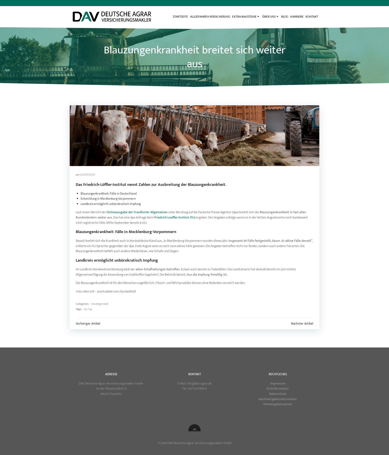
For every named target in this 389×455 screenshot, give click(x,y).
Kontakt (312, 16)
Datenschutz (277, 394)
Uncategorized (99, 304)
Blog (284, 16)
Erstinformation (278, 388)
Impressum (277, 383)
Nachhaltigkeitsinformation (278, 399)
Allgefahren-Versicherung (210, 16)
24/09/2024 (87, 174)
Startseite (180, 16)
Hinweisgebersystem (277, 404)
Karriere (297, 16)
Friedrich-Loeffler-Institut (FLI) (174, 217)
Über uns (269, 16)
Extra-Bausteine (244, 16)
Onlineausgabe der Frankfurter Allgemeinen (137, 212)
